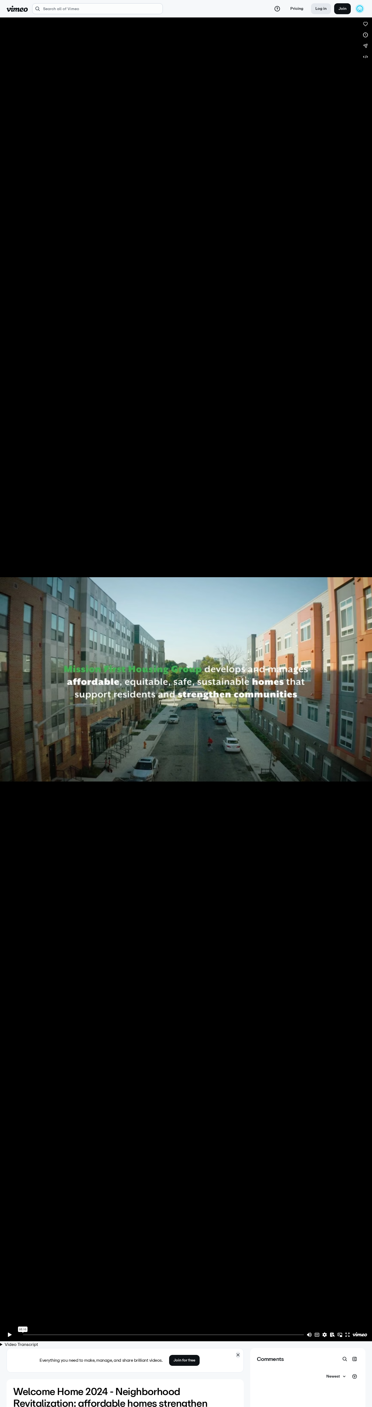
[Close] (238, 1355)
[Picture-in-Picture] (340, 1334)
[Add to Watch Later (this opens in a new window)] (365, 35)
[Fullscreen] (347, 1334)
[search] (97, 8)
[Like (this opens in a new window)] (365, 24)
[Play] (9, 1334)
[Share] (365, 45)
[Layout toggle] (354, 1359)
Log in (321, 8)
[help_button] (277, 8)
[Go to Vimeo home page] (17, 9)
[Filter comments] (354, 1376)
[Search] (344, 1359)
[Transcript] (332, 1334)
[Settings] (324, 1334)
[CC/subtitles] (317, 1334)
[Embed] (365, 56)
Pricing (296, 8)
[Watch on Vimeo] (360, 1334)
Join (342, 8)
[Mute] (309, 1334)
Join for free (184, 1360)
